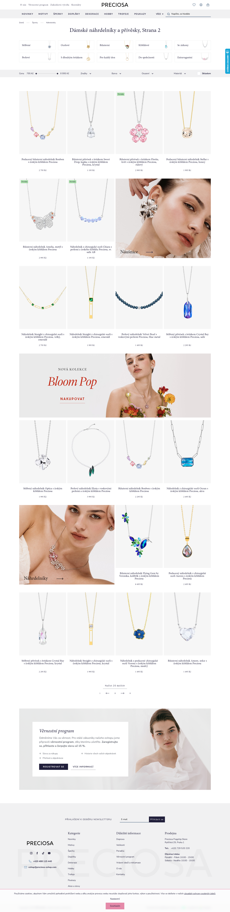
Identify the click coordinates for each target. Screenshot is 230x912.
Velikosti (120, 845)
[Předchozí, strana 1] (107, 693)
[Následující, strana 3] (122, 693)
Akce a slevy (74, 886)
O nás (23, 4)
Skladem (206, 73)
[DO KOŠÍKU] (42, 122)
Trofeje (71, 874)
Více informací (83, 766)
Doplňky (72, 856)
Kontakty (76, 4)
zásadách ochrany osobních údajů (199, 893)
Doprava (120, 839)
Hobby (71, 868)
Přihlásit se (157, 819)
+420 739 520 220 (180, 848)
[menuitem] (27, 14)
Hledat (168, 14)
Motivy (71, 845)
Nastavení (115, 899)
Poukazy (72, 880)
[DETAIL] (187, 536)
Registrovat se (53, 766)
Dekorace (72, 862)
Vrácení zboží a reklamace (128, 862)
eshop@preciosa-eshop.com (42, 867)
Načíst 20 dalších (115, 685)
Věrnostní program (38, 4)
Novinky (72, 839)
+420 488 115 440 (42, 861)
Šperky (71, 850)
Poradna (120, 850)
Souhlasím (115, 906)
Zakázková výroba (59, 4)
